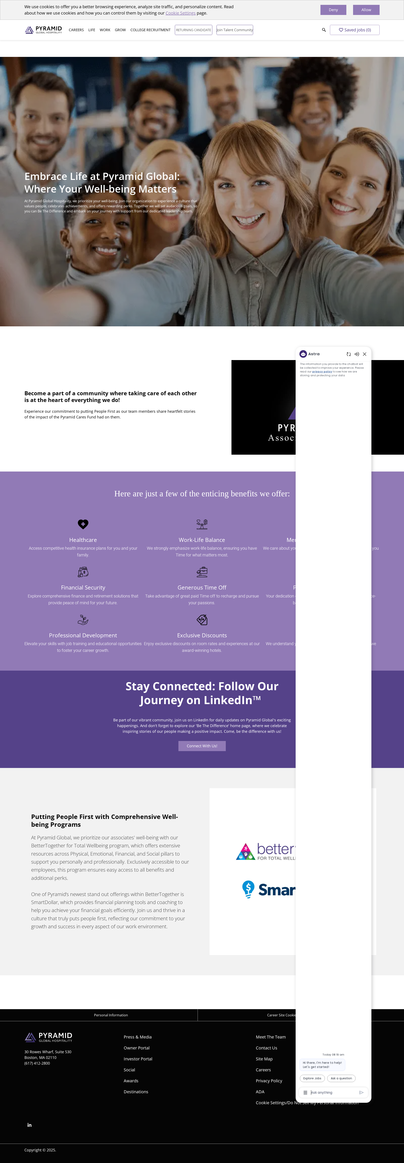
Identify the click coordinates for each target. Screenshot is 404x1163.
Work (105, 29)
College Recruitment (150, 29)
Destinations (136, 1092)
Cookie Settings (181, 13)
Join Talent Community (235, 29)
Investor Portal (138, 1059)
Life (91, 29)
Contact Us (266, 1048)
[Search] (324, 29)
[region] (333, 722)
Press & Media (138, 1037)
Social (129, 1070)
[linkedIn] (29, 1124)
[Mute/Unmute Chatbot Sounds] (357, 354)
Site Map (264, 1059)
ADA (260, 1092)
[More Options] (305, 1092)
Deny (333, 9)
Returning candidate (193, 30)
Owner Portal (137, 1048)
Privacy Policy (269, 1081)
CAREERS (76, 29)
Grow (120, 29)
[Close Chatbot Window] (364, 354)
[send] (361, 1092)
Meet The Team (271, 1037)
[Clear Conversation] (349, 354)
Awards (131, 1081)
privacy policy (322, 371)
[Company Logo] (44, 29)
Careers (263, 1070)
